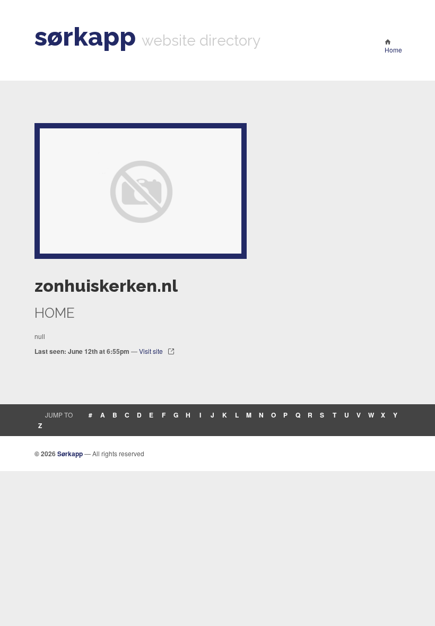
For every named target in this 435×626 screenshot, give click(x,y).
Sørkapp (70, 453)
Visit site (151, 350)
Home (393, 49)
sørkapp (85, 36)
